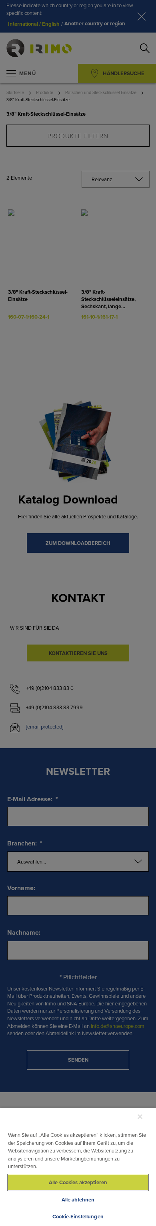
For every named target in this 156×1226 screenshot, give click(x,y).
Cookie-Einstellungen (78, 1216)
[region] (78, 1166)
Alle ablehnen (78, 1199)
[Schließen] (140, 1116)
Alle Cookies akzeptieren (78, 1182)
